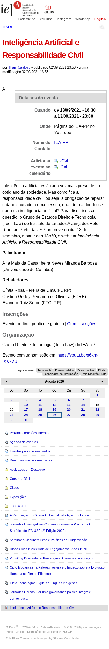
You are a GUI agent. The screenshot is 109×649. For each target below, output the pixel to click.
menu (7, 26)
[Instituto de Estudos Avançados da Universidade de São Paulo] (27, 8)
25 (40, 415)
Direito (102, 370)
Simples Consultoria (66, 638)
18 (40, 410)
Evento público (64, 370)
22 (97, 410)
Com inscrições (81, 323)
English (100, 19)
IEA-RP (61, 142)
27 (69, 415)
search (101, 26)
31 (26, 420)
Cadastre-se (26, 19)
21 (83, 410)
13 (69, 405)
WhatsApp (82, 19)
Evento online (85, 370)
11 (40, 405)
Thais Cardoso (19, 67)
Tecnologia (44, 370)
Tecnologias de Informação (60, 373)
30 (11, 420)
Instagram (64, 19)
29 (97, 415)
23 (11, 415)
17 (26, 410)
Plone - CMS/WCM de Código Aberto (33, 627)
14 (83, 405)
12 (54, 405)
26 (54, 415)
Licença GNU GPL (61, 631)
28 (83, 415)
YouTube (46, 19)
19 (54, 410)
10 (26, 405)
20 (69, 410)
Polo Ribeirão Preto (94, 373)
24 (26, 415)
